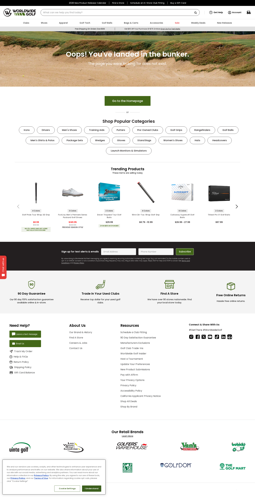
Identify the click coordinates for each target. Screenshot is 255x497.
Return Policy (21, 360)
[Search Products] (196, 13)
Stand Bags (144, 140)
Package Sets (75, 140)
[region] (54, 477)
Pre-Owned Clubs (147, 130)
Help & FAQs (21, 355)
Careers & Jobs (78, 341)
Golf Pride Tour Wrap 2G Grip (36, 214)
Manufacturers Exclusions (135, 341)
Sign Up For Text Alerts (170, 29)
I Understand (92, 488)
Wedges (100, 140)
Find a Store (118, 3)
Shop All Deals (128, 400)
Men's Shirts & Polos (42, 140)
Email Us (20, 342)
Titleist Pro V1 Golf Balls (219, 214)
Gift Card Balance (24, 371)
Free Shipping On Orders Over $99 (90, 29)
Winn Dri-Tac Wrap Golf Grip (146, 214)
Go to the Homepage (127, 101)
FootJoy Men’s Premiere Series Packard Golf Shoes (72, 216)
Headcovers (219, 140)
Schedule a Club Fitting (133, 331)
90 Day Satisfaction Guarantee (138, 336)
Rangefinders (202, 130)
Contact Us (75, 346)
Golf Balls (228, 130)
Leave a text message (26, 332)
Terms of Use (41, 478)
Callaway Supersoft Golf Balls (182, 216)
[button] (216, 12)
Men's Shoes (69, 130)
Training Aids (96, 130)
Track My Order (23, 350)
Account (236, 12)
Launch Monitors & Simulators (129, 150)
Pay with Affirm (129, 373)
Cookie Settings (67, 488)
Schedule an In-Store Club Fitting (147, 3)
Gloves (121, 140)
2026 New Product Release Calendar (87, 3)
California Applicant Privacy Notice (140, 394)
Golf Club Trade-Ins (131, 346)
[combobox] (120, 12)
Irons (27, 130)
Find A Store (76, 336)
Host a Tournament (131, 357)
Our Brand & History (80, 331)
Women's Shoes (173, 140)
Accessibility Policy (131, 389)
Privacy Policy (79, 261)
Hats (197, 140)
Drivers (46, 130)
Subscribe (185, 250)
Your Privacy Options (132, 378)
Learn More (127, 434)
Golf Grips (176, 130)
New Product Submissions (135, 368)
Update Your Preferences (135, 362)
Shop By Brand (128, 405)
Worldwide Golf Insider (133, 352)
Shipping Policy (22, 365)
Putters (121, 130)
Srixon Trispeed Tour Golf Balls (109, 216)
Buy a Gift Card (178, 3)
